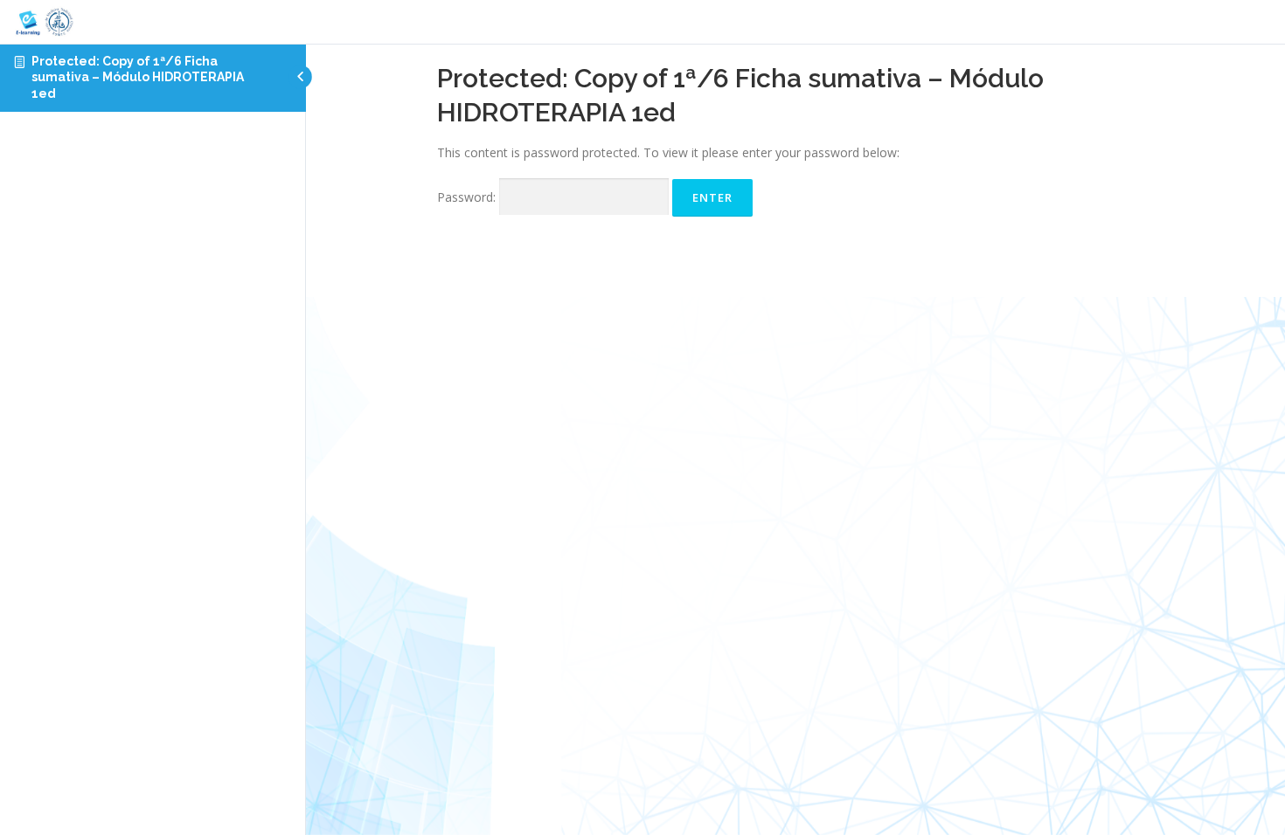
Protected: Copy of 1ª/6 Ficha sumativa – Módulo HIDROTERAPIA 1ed (137, 77)
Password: (468, 197)
